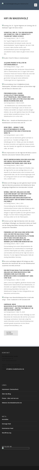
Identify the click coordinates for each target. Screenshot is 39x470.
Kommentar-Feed (7, 428)
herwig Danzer (10, 38)
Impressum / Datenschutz (10, 389)
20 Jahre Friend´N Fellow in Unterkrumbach (15, 64)
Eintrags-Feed (6, 424)
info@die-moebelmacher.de (15, 369)
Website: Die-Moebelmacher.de (12, 403)
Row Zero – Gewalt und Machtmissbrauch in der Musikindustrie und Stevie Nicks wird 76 (17, 130)
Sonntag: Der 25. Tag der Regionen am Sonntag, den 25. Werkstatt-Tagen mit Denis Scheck (18, 34)
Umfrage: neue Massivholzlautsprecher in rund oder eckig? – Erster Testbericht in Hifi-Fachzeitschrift (18, 307)
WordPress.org (6, 433)
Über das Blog (6, 394)
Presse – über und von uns (10, 398)
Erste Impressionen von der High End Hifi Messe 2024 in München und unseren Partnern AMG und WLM (19, 161)
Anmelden (5, 419)
